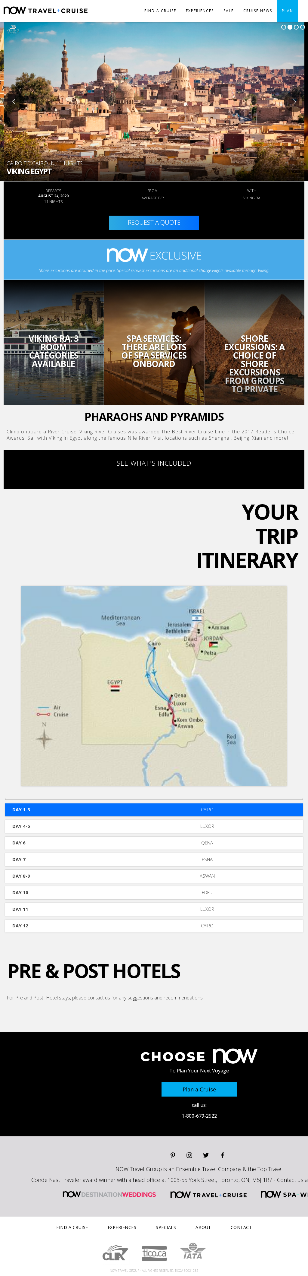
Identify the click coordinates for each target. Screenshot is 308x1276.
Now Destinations (67, 15)
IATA (193, 1250)
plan (287, 10)
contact (241, 1227)
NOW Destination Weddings (109, 1194)
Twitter (206, 1155)
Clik (115, 1253)
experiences (200, 10)
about (203, 1227)
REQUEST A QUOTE (154, 222)
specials (166, 1227)
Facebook (222, 1155)
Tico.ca (154, 1253)
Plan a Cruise (199, 1089)
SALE (228, 10)
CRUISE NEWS (257, 10)
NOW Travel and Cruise (208, 1194)
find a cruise (160, 10)
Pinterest (173, 1155)
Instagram (189, 1155)
